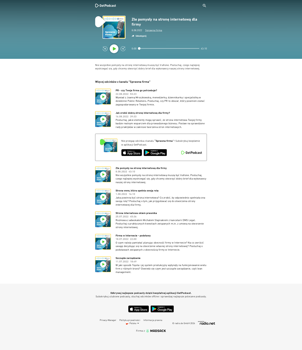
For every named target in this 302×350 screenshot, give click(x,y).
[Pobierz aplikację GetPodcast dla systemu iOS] (131, 152)
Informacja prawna (152, 320)
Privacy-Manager (108, 320)
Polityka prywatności (129, 320)
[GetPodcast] (103, 5)
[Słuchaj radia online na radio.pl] (206, 323)
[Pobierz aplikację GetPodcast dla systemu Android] (155, 152)
